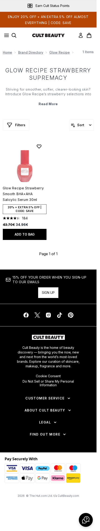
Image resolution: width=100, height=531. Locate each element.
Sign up (48, 293)
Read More (48, 104)
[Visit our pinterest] (70, 315)
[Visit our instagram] (48, 315)
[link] (80, 35)
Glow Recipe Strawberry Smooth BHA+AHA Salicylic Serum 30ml (23, 194)
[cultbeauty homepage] (48, 35)
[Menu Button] (5, 35)
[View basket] (89, 35)
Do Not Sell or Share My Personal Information (48, 383)
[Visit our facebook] (26, 315)
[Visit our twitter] (37, 315)
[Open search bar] (14, 35)
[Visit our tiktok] (59, 315)
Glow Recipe (59, 52)
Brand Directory (30, 52)
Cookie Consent (48, 376)
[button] (85, 520)
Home (7, 52)
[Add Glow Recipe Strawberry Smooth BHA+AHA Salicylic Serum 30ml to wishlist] (39, 146)
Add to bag (25, 234)
